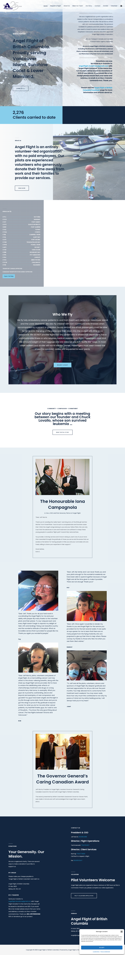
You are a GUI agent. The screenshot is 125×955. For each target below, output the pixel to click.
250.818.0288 (82, 837)
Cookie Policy (96, 951)
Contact (97, 6)
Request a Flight (55, 6)
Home (46, 6)
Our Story (89, 6)
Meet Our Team (77, 6)
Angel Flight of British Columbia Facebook (97, 89)
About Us (67, 6)
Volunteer (114, 6)
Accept (101, 947)
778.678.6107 (85, 845)
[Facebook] (121, 6)
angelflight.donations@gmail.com (93, 66)
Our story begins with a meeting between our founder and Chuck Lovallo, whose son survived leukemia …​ (62, 419)
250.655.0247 (77, 860)
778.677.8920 (80, 854)
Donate (105, 6)
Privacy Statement (105, 951)
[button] (121, 931)
